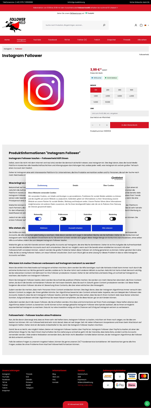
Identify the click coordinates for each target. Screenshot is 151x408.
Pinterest (29, 382)
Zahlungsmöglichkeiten (114, 370)
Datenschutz (83, 374)
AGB (79, 377)
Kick (27, 377)
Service (81, 370)
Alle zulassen (107, 228)
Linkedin (29, 379)
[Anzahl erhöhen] (107, 125)
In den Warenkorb (129, 125)
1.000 (96, 96)
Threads (29, 374)
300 (119, 90)
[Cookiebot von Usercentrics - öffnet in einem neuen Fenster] (113, 178)
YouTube (5, 377)
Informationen (59, 370)
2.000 (108, 96)
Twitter (5, 385)
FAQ (54, 379)
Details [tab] (75, 185)
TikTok (4, 382)
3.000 (120, 96)
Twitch (4, 388)
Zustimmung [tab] (42, 185)
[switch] (63, 219)
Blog (54, 374)
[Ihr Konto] (136, 25)
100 (96, 90)
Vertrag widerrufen (85, 385)
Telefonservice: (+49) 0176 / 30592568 (17, 2)
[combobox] (71, 25)
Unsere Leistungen (11, 370)
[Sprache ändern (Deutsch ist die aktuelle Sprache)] (146, 25)
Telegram (29, 388)
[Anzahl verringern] (92, 125)
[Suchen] (104, 25)
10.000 (107, 102)
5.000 (96, 102)
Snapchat (6, 390)
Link (92, 108)
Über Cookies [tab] (108, 185)
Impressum (82, 379)
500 (131, 90)
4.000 (131, 96)
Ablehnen (43, 228)
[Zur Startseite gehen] (13, 25)
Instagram (6, 374)
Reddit (28, 385)
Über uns (56, 377)
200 (107, 90)
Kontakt (55, 382)
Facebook (6, 379)
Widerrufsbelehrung (85, 382)
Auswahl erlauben (75, 228)
